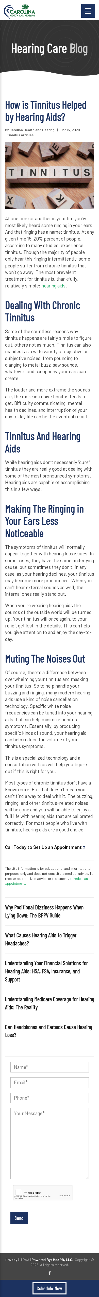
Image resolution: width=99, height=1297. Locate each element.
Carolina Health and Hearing (32, 130)
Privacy (11, 1259)
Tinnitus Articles (20, 135)
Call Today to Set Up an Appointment (44, 847)
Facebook (50, 1273)
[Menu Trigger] (88, 11)
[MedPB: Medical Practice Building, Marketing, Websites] (52, 1259)
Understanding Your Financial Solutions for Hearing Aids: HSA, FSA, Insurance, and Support (46, 971)
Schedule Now (49, 1288)
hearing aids (53, 285)
